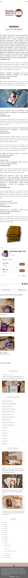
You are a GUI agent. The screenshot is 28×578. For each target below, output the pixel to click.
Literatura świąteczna (7, 425)
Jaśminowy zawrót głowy (6, 333)
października (7, 557)
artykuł (4, 435)
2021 (4, 532)
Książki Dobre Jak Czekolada (13, 31)
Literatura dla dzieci (6, 406)
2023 (4, 528)
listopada (7, 555)
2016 (4, 542)
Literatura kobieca (4, 285)
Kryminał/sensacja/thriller (8, 403)
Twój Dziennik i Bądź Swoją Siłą (10, 551)
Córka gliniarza (24, 499)
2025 (4, 524)
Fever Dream (3, 314)
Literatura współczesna (7, 422)
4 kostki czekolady (14, 26)
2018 (4, 538)
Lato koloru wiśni (7, 545)
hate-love (4, 441)
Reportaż (4, 433)
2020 (4, 534)
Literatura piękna (6, 419)
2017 (4, 540)
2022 (4, 530)
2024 (4, 526)
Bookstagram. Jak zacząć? (7, 374)
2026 (4, 522)
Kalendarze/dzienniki (7, 401)
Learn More (12, 576)
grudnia (6, 544)
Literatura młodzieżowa (7, 417)
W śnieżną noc (7, 548)
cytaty (3, 438)
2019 (4, 536)
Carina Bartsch (16, 283)
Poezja (3, 430)
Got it (17, 576)
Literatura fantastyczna (7, 409)
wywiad (4, 443)
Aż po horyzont (7, 553)
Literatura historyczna (7, 411)
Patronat (4, 427)
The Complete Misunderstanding (4, 353)
